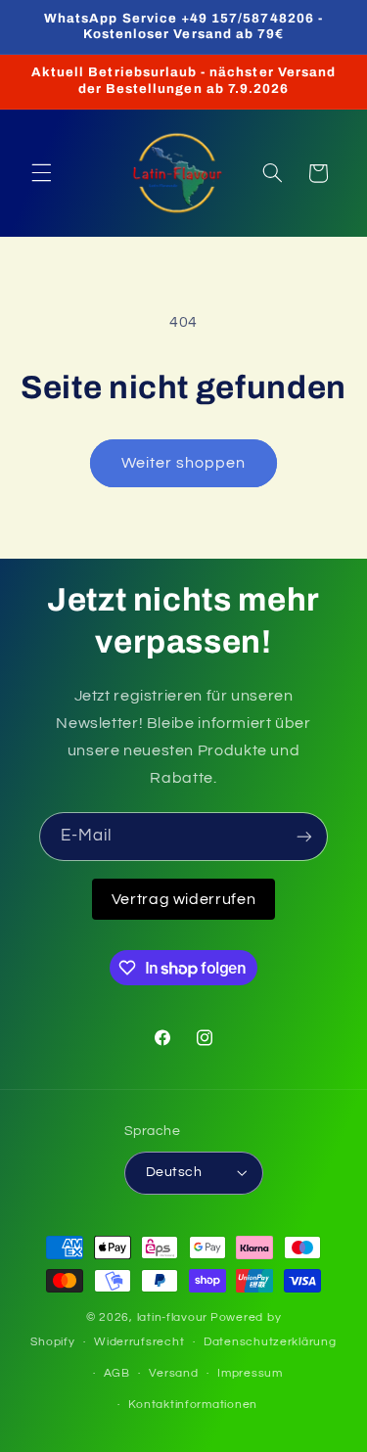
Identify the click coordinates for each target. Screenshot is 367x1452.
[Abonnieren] (304, 836)
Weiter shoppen (184, 463)
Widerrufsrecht (139, 1342)
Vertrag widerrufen (183, 899)
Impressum (250, 1373)
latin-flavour (172, 1317)
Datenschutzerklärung (270, 1342)
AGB (117, 1373)
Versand (173, 1373)
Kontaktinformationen (192, 1404)
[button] (41, 173)
